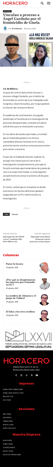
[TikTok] (26, 375)
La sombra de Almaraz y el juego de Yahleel (21, 297)
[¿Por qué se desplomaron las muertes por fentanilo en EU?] (44, 284)
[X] (22, 73)
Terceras (14, 214)
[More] (49, 73)
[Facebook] (15, 73)
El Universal (17, 28)
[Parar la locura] (44, 268)
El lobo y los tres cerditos (20, 311)
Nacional (7, 11)
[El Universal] (5, 28)
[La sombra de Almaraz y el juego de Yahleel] (44, 300)
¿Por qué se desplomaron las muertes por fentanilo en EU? (20, 282)
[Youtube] (37, 375)
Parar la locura (14, 264)
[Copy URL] (42, 73)
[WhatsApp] (29, 73)
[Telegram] (35, 73)
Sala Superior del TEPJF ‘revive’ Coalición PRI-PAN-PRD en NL (13, 239)
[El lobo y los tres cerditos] (44, 316)
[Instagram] (21, 375)
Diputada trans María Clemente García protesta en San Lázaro (40, 239)
